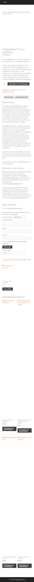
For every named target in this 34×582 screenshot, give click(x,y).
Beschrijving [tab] (9, 97)
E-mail (5, 235)
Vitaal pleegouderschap (14, 12)
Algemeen (14, 90)
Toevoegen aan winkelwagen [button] (9, 428)
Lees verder (8, 289)
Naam (4, 228)
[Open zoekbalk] (31, 2)
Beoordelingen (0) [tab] (22, 97)
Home (4, 12)
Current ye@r (7, 250)
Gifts (19, 90)
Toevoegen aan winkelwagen (18, 84)
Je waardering (7, 217)
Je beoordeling (7, 220)
